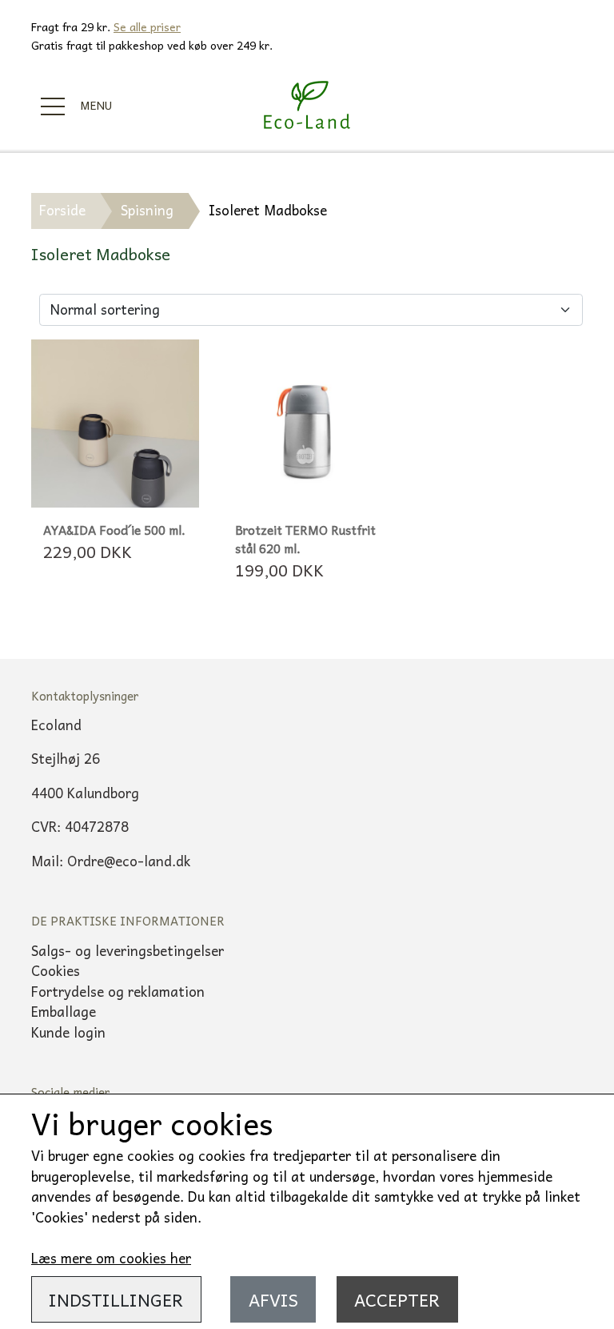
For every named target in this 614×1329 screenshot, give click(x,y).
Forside (62, 210)
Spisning (147, 210)
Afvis (273, 1299)
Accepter (397, 1299)
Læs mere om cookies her (111, 1258)
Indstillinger (116, 1299)
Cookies (55, 970)
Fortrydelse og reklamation (118, 991)
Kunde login (68, 1032)
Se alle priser (147, 26)
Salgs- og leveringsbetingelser (127, 950)
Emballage (63, 1011)
